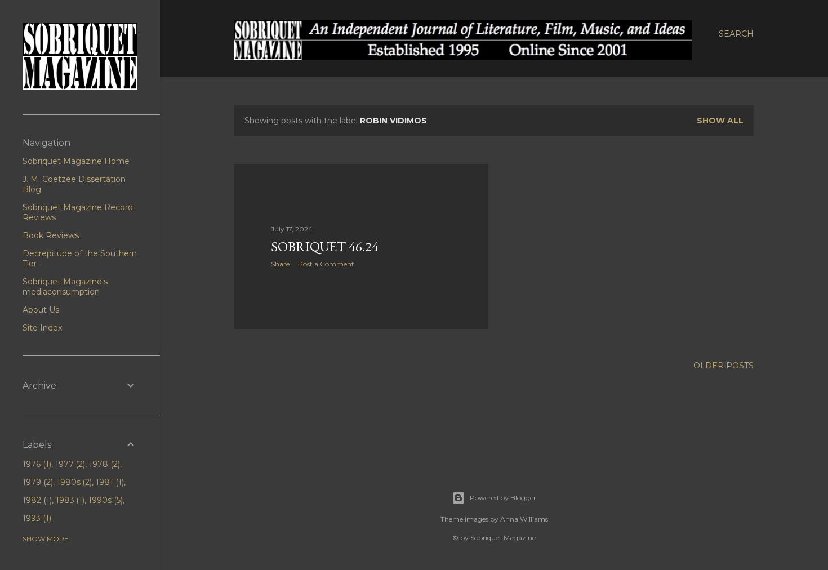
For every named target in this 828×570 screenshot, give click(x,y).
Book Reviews (51, 235)
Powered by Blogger (503, 497)
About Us (41, 310)
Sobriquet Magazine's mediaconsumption (65, 287)
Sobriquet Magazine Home (76, 161)
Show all (720, 120)
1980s (73, 482)
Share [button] (280, 264)
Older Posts (723, 365)
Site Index (42, 328)
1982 (36, 500)
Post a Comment (326, 264)
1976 (36, 464)
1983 (69, 500)
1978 (103, 464)
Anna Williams (524, 519)
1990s (104, 500)
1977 (69, 464)
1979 (37, 482)
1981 (109, 482)
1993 (36, 518)
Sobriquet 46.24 (325, 246)
